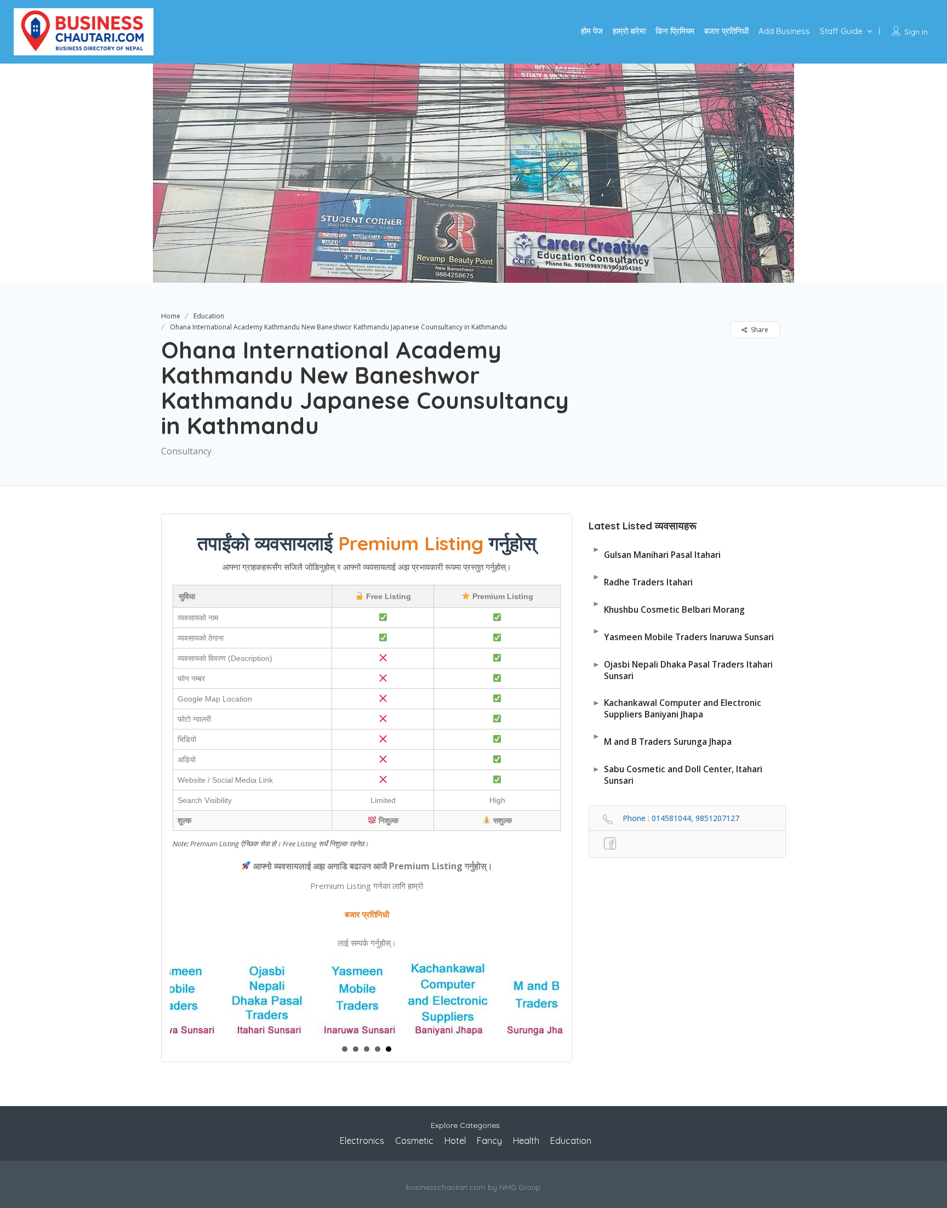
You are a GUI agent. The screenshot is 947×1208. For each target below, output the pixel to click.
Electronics (362, 1140)
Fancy (489, 1140)
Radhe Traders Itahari (642, 579)
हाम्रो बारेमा (629, 31)
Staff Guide (841, 31)
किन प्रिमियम (674, 31)
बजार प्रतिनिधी (726, 31)
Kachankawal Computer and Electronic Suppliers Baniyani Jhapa (676, 708)
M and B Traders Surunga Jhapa (662, 739)
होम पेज (592, 31)
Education (208, 316)
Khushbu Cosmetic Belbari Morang (668, 606)
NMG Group (520, 1187)
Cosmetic (414, 1140)
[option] (473, 173)
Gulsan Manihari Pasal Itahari (656, 552)
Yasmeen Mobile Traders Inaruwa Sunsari (683, 633)
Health (526, 1140)
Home (170, 316)
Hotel (455, 1140)
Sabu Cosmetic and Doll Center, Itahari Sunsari (677, 775)
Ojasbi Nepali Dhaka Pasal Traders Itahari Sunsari (682, 670)
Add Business (784, 31)
